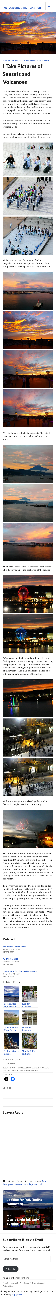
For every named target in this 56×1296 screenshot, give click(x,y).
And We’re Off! (10, 959)
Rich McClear (9, 1064)
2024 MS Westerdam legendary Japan (21, 1068)
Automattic (7, 1286)
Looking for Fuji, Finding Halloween (20, 971)
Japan (46, 60)
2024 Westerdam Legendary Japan (19, 60)
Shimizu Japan (31, 1070)
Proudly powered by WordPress (16, 1283)
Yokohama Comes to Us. (14, 946)
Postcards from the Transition (22, 8)
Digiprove (17, 1294)
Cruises (39, 60)
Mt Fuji (20, 1070)
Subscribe (10, 1269)
